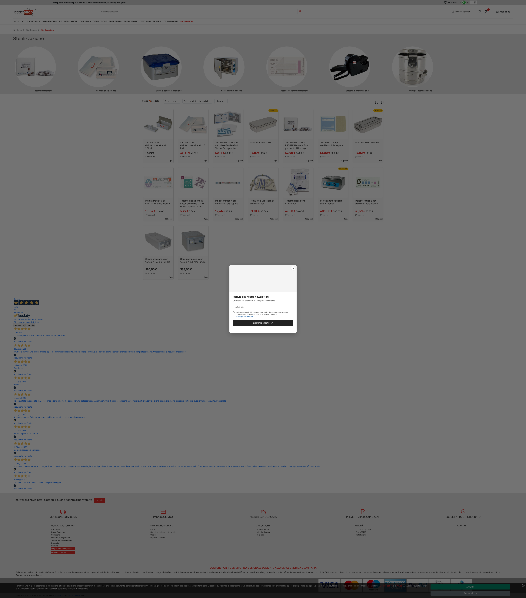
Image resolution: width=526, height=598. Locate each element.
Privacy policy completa (244, 317)
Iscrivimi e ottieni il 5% (263, 323)
